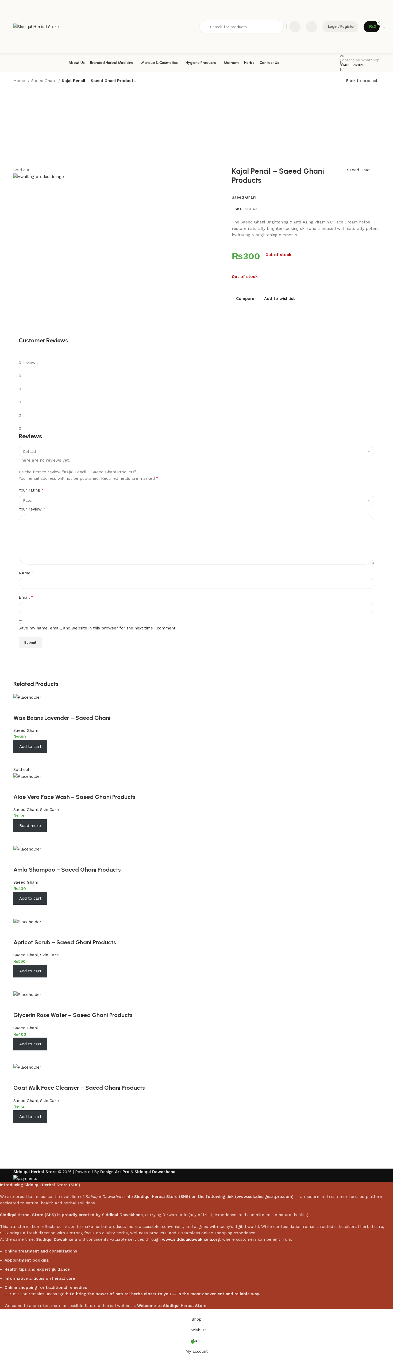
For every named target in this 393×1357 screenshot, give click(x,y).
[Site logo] (36, 26)
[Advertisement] (196, 126)
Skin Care (49, 809)
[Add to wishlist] (20, 707)
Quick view (34, 759)
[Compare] (20, 759)
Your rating (31, 490)
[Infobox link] (196, 62)
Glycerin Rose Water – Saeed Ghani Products (73, 1015)
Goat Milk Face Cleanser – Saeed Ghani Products (79, 1087)
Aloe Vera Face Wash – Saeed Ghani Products (74, 797)
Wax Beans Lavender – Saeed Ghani (61, 717)
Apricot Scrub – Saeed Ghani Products (64, 942)
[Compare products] (295, 26)
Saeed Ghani (44, 80)
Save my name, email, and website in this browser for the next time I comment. (97, 628)
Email (26, 597)
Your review (32, 509)
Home (19, 80)
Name (26, 572)
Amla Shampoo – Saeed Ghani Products (67, 869)
